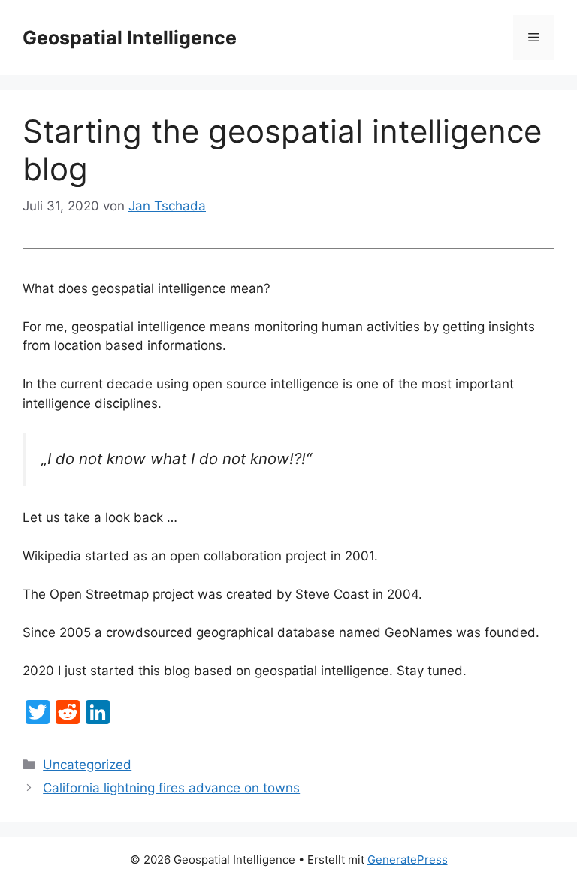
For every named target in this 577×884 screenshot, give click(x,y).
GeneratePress (407, 859)
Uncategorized (87, 764)
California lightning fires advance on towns (171, 787)
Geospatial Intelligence (130, 37)
